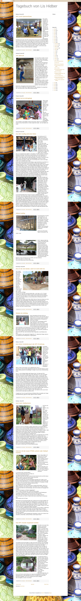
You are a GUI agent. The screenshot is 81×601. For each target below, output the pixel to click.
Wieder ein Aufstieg (22, 313)
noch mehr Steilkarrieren (23, 403)
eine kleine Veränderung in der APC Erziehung (30, 344)
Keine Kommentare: (29, 92)
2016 (55, 82)
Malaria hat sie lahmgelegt (24, 98)
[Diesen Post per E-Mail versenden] (33, 50)
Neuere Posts (18, 584)
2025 (55, 30)
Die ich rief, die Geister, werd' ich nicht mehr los (30, 269)
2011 (55, 90)
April (55, 55)
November (56, 45)
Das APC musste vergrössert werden (27, 523)
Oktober (56, 46)
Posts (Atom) (22, 586)
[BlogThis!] (35, 50)
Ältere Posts (46, 584)
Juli (55, 51)
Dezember (56, 43)
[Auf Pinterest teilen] (38, 50)
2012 (55, 88)
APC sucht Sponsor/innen (24, 16)
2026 (55, 29)
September (57, 48)
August (56, 49)
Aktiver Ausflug (20, 213)
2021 (55, 36)
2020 (55, 37)
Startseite (32, 584)
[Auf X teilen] (36, 50)
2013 (55, 87)
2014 (55, 85)
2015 (55, 84)
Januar (56, 59)
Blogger (50, 592)
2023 (55, 33)
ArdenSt (42, 592)
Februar (56, 58)
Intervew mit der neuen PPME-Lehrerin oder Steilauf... (59, 78)
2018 (55, 40)
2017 (55, 42)
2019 (55, 39)
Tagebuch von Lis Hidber (36, 6)
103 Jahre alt (20, 55)
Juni (55, 52)
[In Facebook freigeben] (37, 50)
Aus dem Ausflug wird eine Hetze (26, 134)
